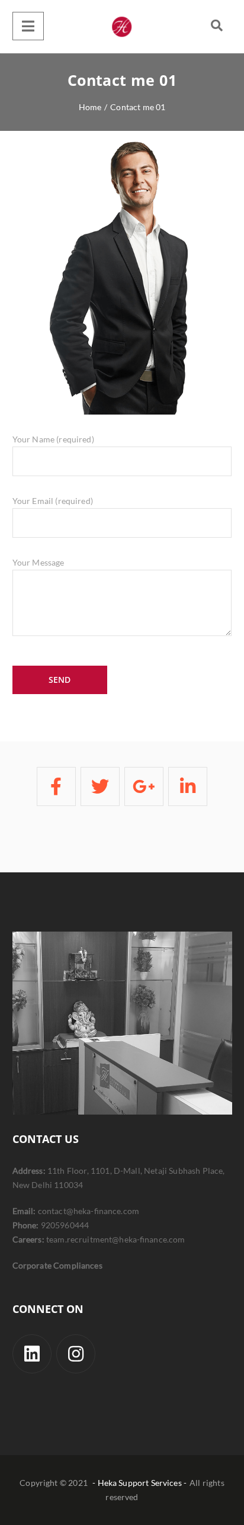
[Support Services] (122, 26)
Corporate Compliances (57, 1265)
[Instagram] (76, 1354)
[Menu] (28, 26)
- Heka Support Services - (139, 1483)
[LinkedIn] (32, 1354)
